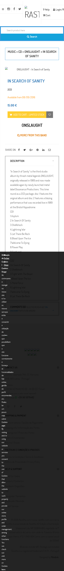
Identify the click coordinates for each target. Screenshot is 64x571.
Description (17, 161)
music (12, 52)
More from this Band (33, 135)
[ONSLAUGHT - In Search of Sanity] (32, 69)
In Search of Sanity (26, 81)
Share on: (10, 149)
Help (47, 9)
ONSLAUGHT (32, 52)
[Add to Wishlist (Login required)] (49, 114)
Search (33, 36)
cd (20, 52)
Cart (47, 15)
